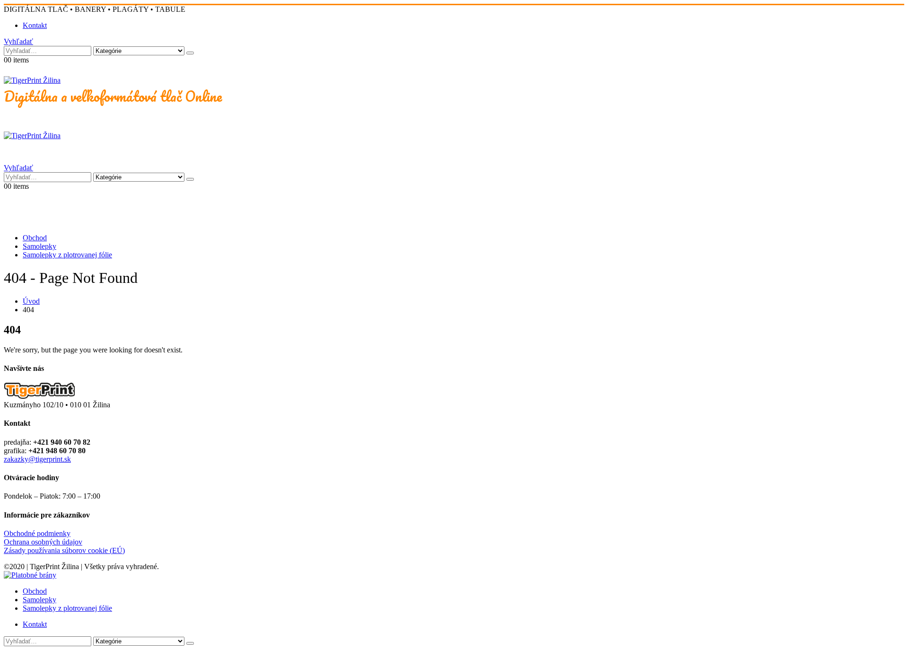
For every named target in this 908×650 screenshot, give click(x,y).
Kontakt (35, 25)
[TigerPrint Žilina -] (32, 80)
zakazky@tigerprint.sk (37, 459)
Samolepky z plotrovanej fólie (67, 255)
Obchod (35, 238)
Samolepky (39, 246)
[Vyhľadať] (190, 53)
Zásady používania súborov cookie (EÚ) (64, 550)
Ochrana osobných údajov (43, 542)
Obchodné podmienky (37, 533)
